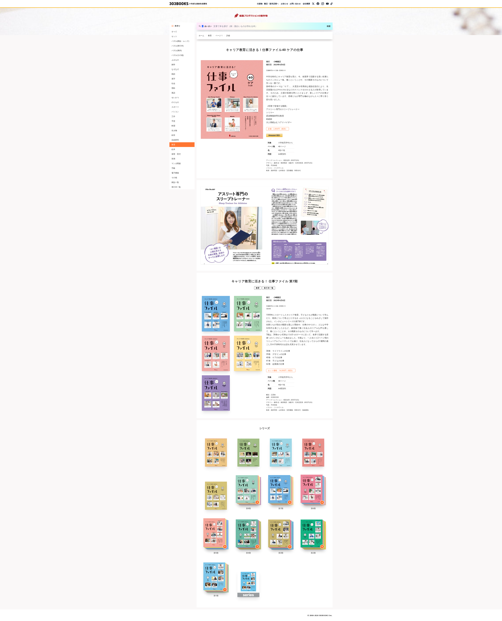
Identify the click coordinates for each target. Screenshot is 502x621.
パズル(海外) (177, 50)
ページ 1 (219, 35)
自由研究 (175, 140)
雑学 (173, 64)
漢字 (173, 78)
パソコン (175, 111)
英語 (173, 93)
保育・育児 (176, 154)
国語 (173, 74)
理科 (173, 88)
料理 (173, 125)
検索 (328, 26)
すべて (174, 31)
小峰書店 (277, 61)
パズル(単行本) (178, 45)
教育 (173, 144)
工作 (173, 116)
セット (174, 36)
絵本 (173, 149)
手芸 (173, 121)
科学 (173, 135)
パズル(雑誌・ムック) (180, 41)
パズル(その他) (178, 55)
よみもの (175, 60)
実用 (173, 158)
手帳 (173, 168)
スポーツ (175, 107)
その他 (174, 177)
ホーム (201, 35)
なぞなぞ (175, 69)
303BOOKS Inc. (326, 615)
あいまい (208, 26)
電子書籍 (175, 173)
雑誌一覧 (175, 182)
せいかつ (175, 97)
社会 (173, 83)
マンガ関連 (176, 163)
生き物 (174, 130)
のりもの (175, 102)
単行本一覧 (176, 187)
